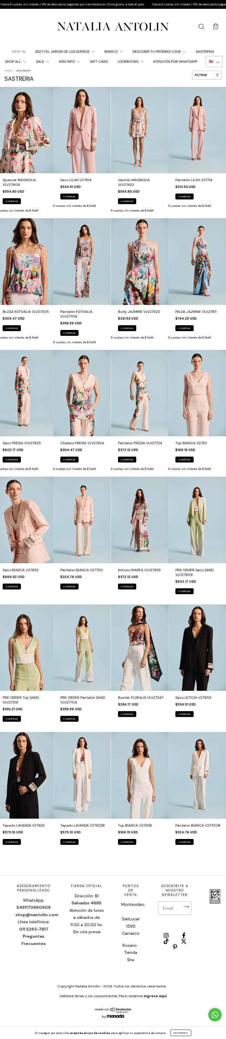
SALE (40, 61)
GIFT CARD (99, 61)
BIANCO (111, 51)
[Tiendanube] (113, 1012)
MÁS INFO (67, 61)
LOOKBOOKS (128, 61)
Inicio (8, 70)
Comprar (12, 201)
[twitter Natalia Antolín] (184, 941)
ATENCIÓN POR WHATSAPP (175, 61)
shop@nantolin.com (36, 914)
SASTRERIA (205, 51)
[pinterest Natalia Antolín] (175, 947)
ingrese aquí (155, 996)
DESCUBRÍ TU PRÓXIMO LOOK (157, 51)
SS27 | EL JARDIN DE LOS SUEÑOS (62, 51)
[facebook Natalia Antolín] (184, 936)
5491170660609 (33, 907)
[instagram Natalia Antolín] (166, 936)
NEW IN (18, 51)
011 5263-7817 (33, 929)
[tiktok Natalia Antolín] (166, 941)
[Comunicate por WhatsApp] (215, 1014)
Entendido (181, 1032)
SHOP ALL (13, 61)
